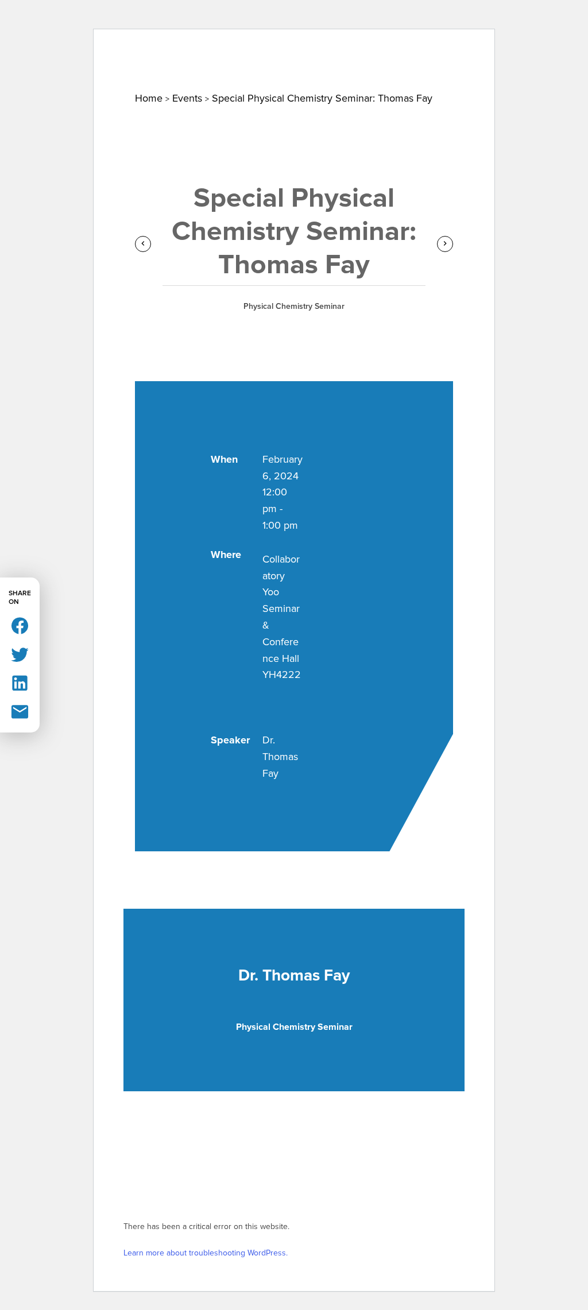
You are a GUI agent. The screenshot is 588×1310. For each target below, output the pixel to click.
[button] (552, 25)
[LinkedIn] (20, 682)
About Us (56, 67)
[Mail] (20, 711)
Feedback (502, 22)
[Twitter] (20, 654)
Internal (439, 22)
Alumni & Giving (515, 67)
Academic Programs (409, 67)
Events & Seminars (177, 67)
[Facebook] (20, 625)
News (103, 67)
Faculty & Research (290, 67)
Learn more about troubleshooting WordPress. (205, 1253)
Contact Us (373, 22)
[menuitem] (56, 67)
